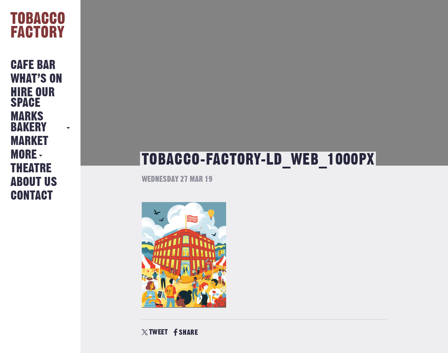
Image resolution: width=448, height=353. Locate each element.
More (23, 155)
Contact (31, 196)
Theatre (30, 168)
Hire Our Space (32, 98)
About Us (33, 182)
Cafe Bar (32, 65)
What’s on (36, 79)
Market (29, 141)
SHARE (188, 332)
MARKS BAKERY (28, 122)
